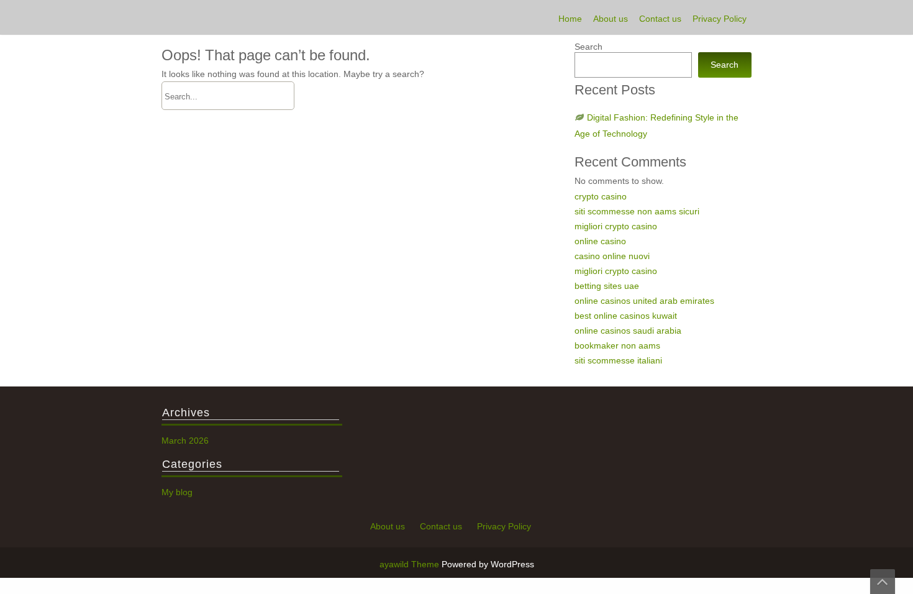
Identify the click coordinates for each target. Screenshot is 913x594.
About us (610, 18)
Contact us (660, 18)
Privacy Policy (720, 18)
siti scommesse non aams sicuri (637, 211)
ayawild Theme (410, 564)
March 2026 (185, 440)
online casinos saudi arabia (628, 330)
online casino (600, 241)
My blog (177, 492)
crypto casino (601, 196)
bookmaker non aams (617, 345)
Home (570, 18)
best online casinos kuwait (626, 315)
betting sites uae (607, 285)
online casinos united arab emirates (644, 300)
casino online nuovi (612, 256)
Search (588, 46)
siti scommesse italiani (618, 360)
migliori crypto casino (616, 226)
